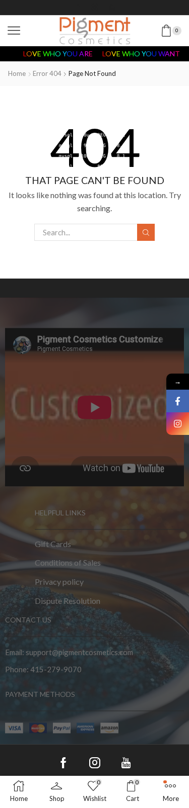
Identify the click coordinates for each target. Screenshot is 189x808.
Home (17, 73)
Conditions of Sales (68, 563)
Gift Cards (53, 544)
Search (145, 232)
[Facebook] (77, 8)
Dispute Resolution (67, 600)
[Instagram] (94, 8)
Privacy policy (59, 581)
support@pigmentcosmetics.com (79, 652)
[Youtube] (111, 8)
